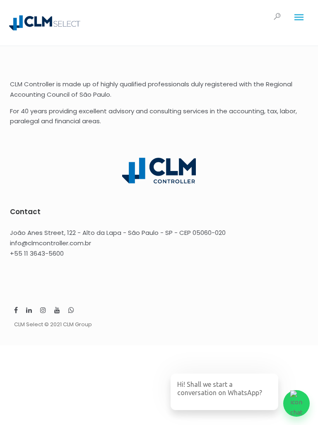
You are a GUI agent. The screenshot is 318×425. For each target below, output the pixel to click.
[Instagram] (43, 311)
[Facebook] (16, 311)
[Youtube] (57, 311)
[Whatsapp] (71, 311)
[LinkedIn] (29, 311)
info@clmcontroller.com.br (50, 243)
